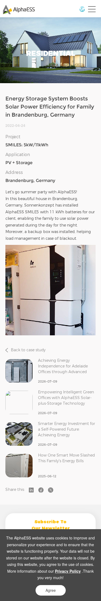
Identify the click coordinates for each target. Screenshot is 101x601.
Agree (51, 590)
